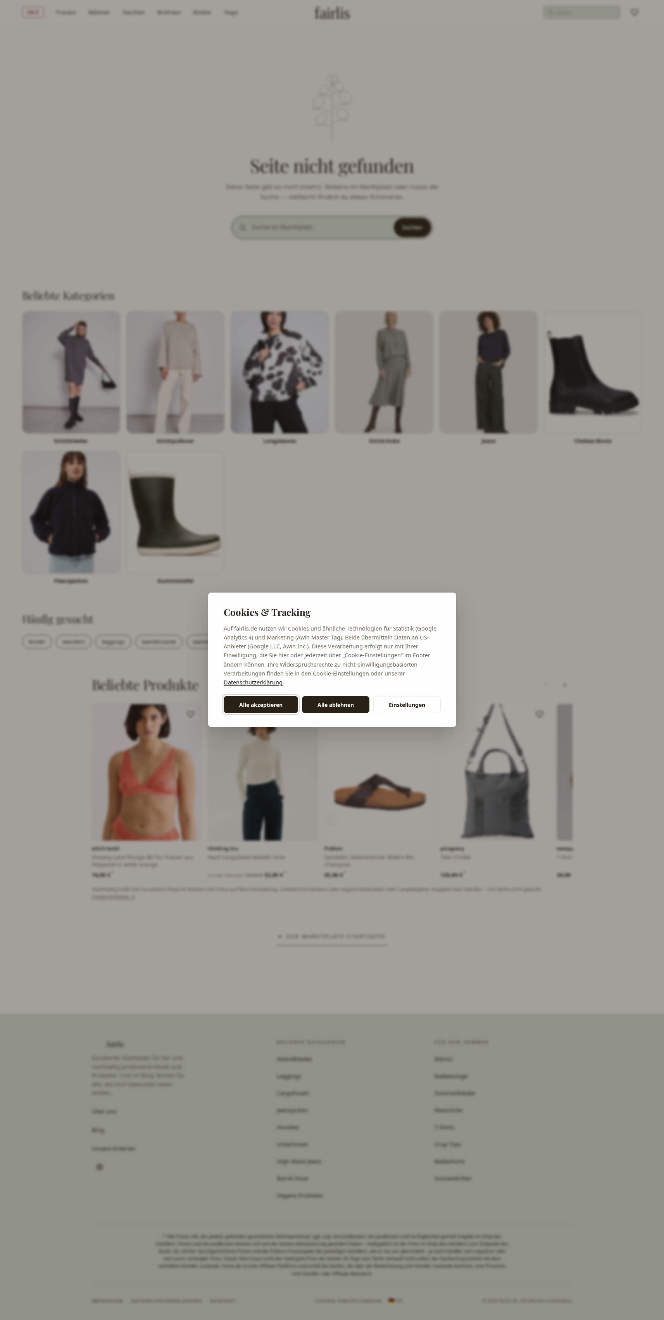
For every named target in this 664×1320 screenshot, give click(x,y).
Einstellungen (407, 704)
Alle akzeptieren (261, 704)
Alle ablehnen (335, 704)
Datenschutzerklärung (253, 682)
